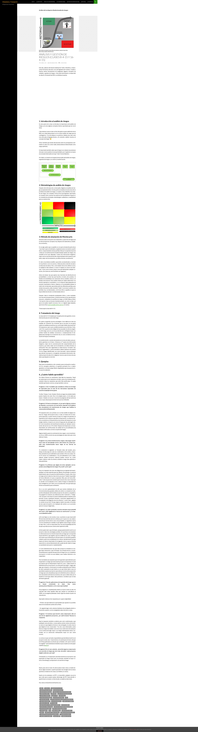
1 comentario (63, 62)
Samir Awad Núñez (53, 62)
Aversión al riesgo (44, 693)
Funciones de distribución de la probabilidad (62, 699)
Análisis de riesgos (58, 690)
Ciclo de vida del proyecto (64, 693)
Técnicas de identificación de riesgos (49, 714)
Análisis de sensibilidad (45, 691)
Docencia (56, 50)
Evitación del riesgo (59, 697)
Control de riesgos (45, 695)
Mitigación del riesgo (45, 708)
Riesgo (41, 712)
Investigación (64, 50)
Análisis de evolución (57, 688)
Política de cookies (132, 729)
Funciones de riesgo (45, 701)
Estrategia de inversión (46, 697)
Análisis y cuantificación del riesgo (62, 691)
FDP (66, 697)
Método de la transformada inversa (63, 706)
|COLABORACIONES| (61, 1)
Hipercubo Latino (44, 703)
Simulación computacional (52, 712)
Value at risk (57, 716)
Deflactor (54, 695)
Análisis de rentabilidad (46, 690)
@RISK (41, 688)
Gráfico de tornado (68, 701)
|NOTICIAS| (83, 1)
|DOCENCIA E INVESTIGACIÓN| (73, 1)
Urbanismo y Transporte (10, 2)
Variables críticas (66, 716)
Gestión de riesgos (56, 701)
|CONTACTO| (90, 1)
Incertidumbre (65, 704)
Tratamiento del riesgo (46, 716)
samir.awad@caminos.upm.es (55, 304)
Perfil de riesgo (56, 710)
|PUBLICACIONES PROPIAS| (49, 1)
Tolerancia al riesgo (65, 714)
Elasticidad (62, 695)
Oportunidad (43, 710)
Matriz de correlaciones (46, 706)
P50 (50, 710)
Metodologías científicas (46, 51)
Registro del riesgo (67, 710)
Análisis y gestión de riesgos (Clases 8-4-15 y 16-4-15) (56, 57)
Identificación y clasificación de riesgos (50, 704)
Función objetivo (44, 699)
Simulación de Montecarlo (67, 712)
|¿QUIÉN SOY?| (39, 1)
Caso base (53, 693)
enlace (46, 645)
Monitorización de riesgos (59, 708)
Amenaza (47, 688)
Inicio (33, 1)
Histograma (54, 703)
